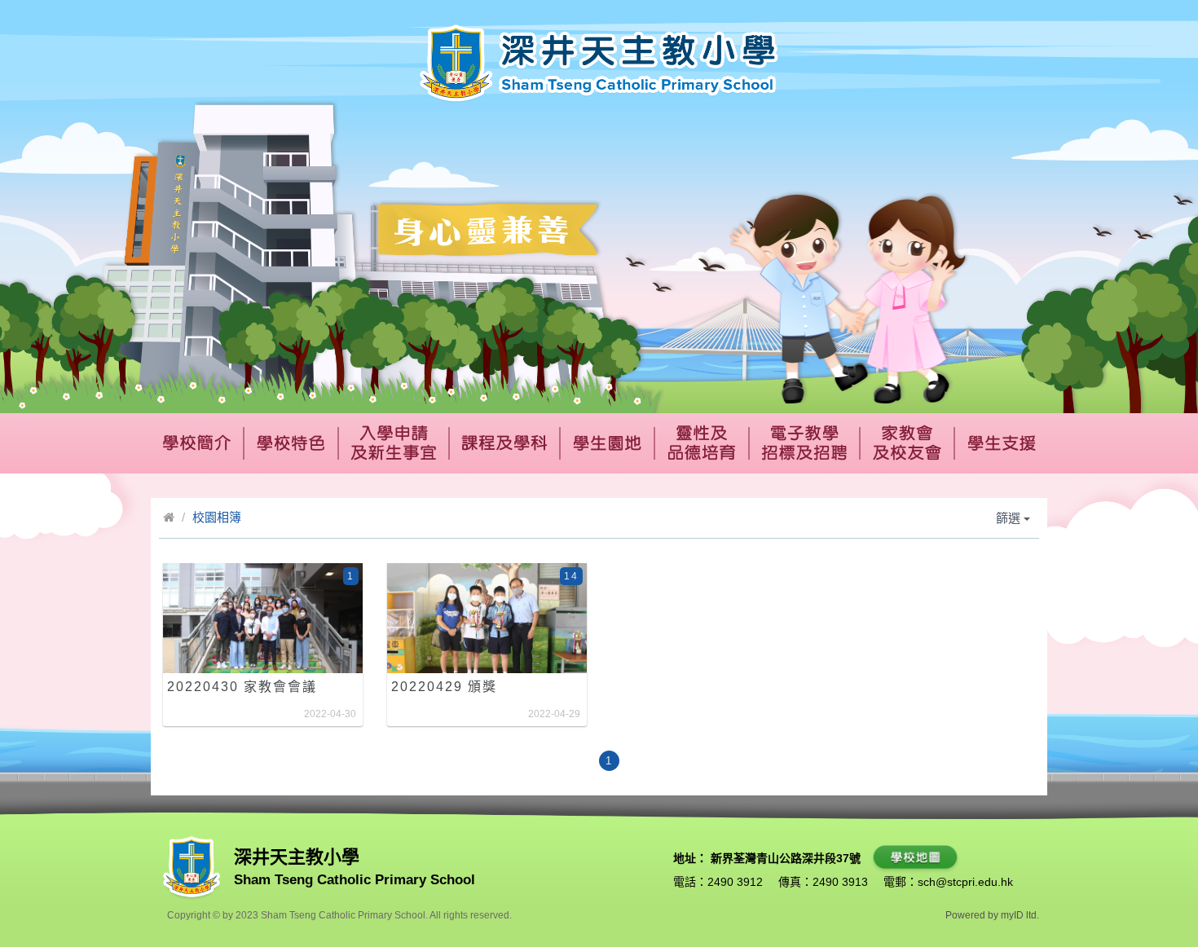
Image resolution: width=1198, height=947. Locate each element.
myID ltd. (1020, 915)
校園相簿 (216, 517)
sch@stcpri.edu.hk (965, 881)
